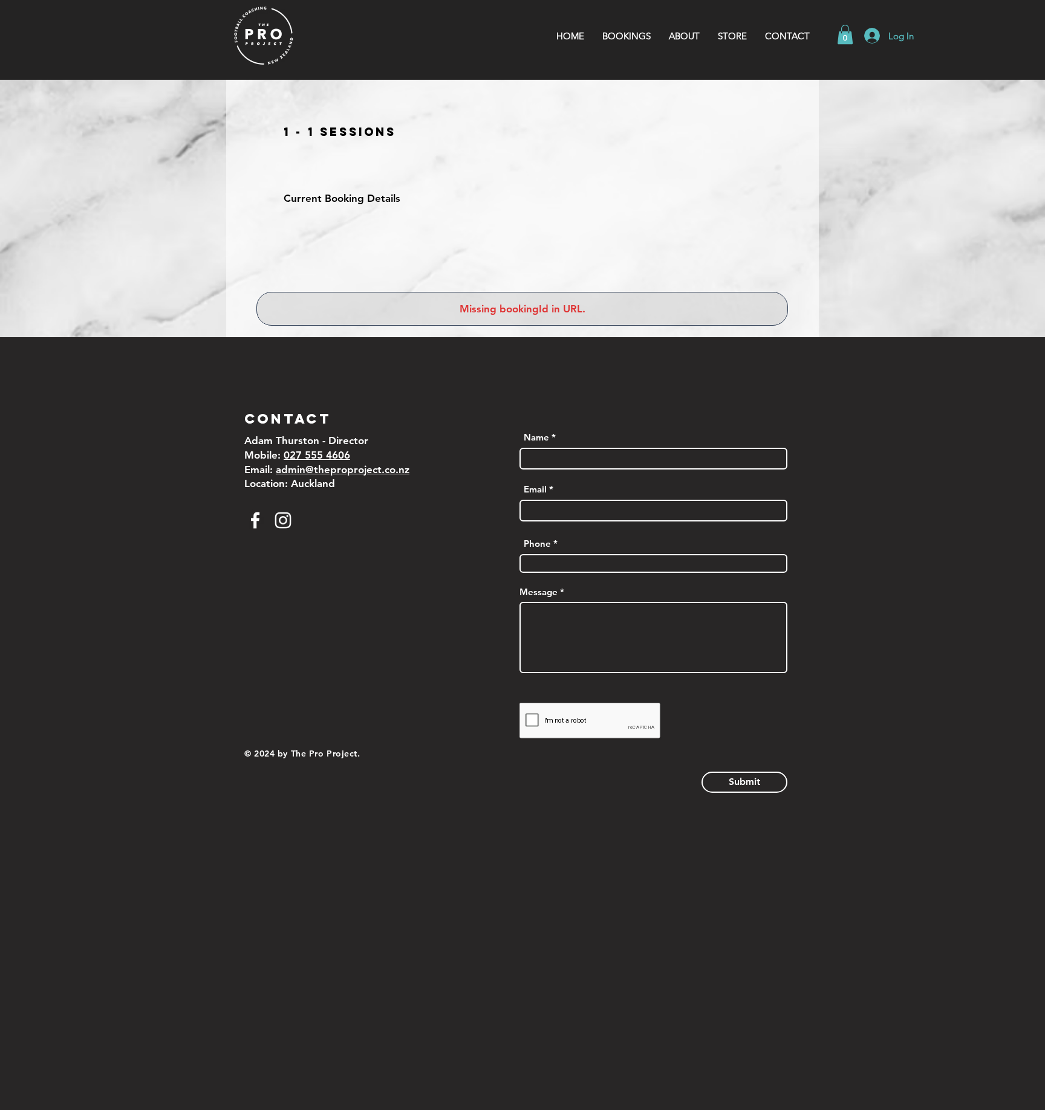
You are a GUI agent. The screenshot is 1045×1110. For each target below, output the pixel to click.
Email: (260, 469)
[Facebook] (255, 520)
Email (535, 489)
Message (538, 591)
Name (536, 437)
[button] (684, 36)
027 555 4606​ (317, 455)
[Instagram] (283, 520)
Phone (537, 543)
